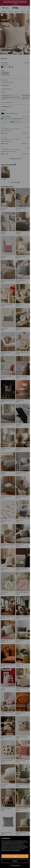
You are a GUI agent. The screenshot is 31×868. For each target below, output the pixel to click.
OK (15, 856)
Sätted (15, 861)
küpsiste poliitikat (5, 850)
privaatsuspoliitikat (15, 850)
